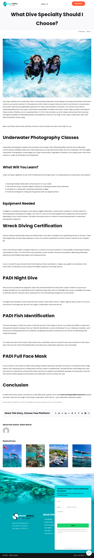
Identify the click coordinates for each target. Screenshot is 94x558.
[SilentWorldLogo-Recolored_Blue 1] (10, 2)
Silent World (8, 402)
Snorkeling (29, 402)
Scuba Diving (36, 402)
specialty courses (46, 402)
